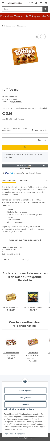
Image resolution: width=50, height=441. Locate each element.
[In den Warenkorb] (25, 147)
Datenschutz (20, 434)
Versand (21, 119)
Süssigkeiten (16, 99)
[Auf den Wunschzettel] (43, 36)
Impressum (8, 434)
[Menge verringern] (4, 140)
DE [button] (29, 2)
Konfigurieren (25, 397)
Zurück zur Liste (9, 26)
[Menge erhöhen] (45, 140)
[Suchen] (45, 9)
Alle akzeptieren (25, 390)
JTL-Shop (29, 438)
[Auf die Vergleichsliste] (36, 36)
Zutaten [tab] (24, 180)
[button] (36, 2)
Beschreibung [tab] (9, 180)
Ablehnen (25, 405)
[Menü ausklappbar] (3, 1)
